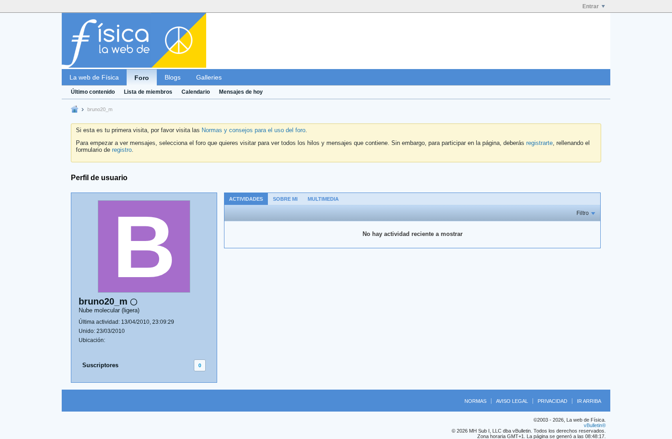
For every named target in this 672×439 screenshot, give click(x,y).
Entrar (590, 6)
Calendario (195, 92)
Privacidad (552, 401)
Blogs (173, 77)
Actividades (246, 199)
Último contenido (93, 92)
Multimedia (323, 199)
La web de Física (94, 77)
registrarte (539, 142)
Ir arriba (589, 401)
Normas (475, 401)
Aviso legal (512, 401)
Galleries (209, 77)
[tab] (246, 199)
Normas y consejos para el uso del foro (253, 130)
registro (122, 149)
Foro (141, 77)
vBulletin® (595, 425)
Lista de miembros (148, 92)
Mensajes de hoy (241, 92)
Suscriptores (100, 365)
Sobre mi (285, 199)
